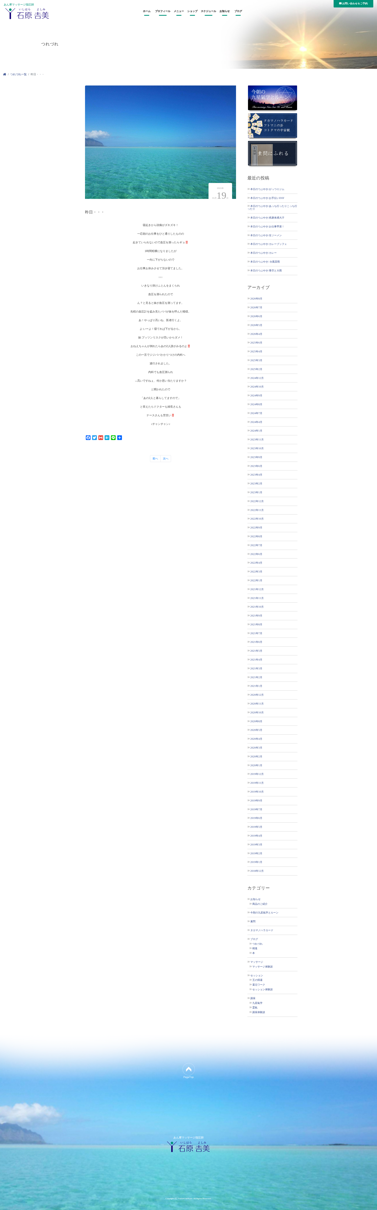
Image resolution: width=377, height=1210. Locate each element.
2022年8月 (256, 536)
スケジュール (208, 11)
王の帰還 (257, 980)
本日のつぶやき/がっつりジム (267, 189)
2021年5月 (256, 651)
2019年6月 (256, 818)
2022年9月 (256, 527)
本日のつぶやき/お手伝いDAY (267, 198)
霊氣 (254, 1007)
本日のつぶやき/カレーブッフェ (268, 244)
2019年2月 (256, 853)
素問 (252, 921)
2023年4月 (256, 474)
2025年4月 (256, 351)
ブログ (238, 11)
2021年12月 (257, 589)
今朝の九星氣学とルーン (264, 912)
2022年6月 (256, 554)
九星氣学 (257, 1003)
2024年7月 (256, 413)
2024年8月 (256, 404)
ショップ (192, 11)
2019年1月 (256, 862)
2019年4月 (256, 835)
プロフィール (162, 11)
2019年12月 (257, 774)
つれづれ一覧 (18, 74)
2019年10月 (257, 791)
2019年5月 (256, 827)
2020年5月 (256, 730)
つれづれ (257, 944)
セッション (256, 975)
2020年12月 (257, 695)
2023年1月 (256, 492)
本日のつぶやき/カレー (263, 253)
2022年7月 (256, 545)
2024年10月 (257, 386)
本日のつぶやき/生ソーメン (266, 235)
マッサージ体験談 (262, 966)
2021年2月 (256, 677)
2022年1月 (256, 580)
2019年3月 (256, 844)
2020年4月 (256, 739)
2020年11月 (257, 703)
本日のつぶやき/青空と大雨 (266, 270)
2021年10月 (257, 606)
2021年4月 (256, 659)
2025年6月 (256, 342)
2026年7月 (256, 307)
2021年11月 (257, 598)
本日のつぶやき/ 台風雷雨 (265, 261)
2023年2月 (256, 483)
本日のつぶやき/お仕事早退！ (267, 226)
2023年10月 (257, 448)
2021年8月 (256, 624)
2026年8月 (256, 298)
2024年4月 (256, 422)
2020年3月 (256, 747)
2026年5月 (256, 325)
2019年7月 (256, 809)
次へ (165, 458)
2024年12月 (257, 378)
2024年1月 (256, 430)
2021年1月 (256, 686)
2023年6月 (256, 466)
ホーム (147, 11)
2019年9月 (256, 800)
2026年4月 (256, 334)
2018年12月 (257, 871)
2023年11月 (257, 439)
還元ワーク (258, 984)
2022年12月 (257, 501)
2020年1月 (256, 765)
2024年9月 (256, 395)
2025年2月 (256, 369)
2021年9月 (256, 615)
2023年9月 (256, 457)
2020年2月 (256, 756)
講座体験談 (258, 1012)
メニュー (179, 11)
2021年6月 (256, 642)
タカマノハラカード (261, 930)
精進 (254, 948)
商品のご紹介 (260, 904)
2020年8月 (256, 721)
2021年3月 (256, 668)
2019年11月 (257, 783)
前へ (155, 458)
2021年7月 (256, 633)
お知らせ (225, 11)
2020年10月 (257, 712)
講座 (252, 998)
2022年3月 (256, 571)
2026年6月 (256, 316)
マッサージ (256, 962)
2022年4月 (256, 562)
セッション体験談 (262, 989)
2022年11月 (257, 510)
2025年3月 (256, 360)
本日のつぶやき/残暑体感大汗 (267, 217)
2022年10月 (257, 518)
